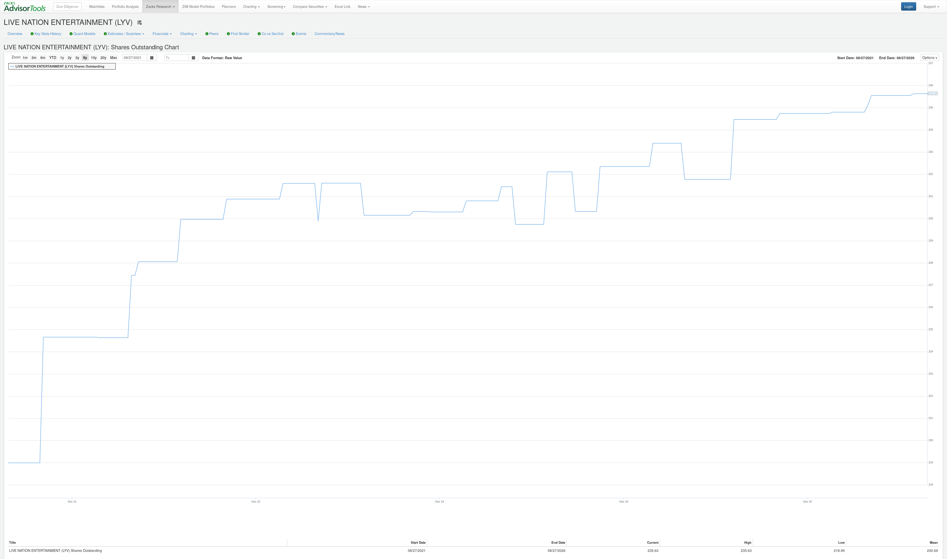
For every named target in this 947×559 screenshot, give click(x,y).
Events (300, 33)
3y (77, 57)
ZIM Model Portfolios (198, 6)
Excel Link (342, 6)
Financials (161, 33)
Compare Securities (309, 6)
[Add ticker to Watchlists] (139, 22)
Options (928, 57)
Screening (275, 6)
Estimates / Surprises (124, 33)
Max (113, 57)
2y (70, 57)
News (362, 6)
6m (42, 57)
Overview (15, 33)
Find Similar (239, 33)
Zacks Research (159, 6)
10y (94, 57)
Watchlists (97, 6)
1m (25, 57)
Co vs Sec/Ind (272, 33)
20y (103, 57)
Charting (250, 6)
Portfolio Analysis (125, 6)
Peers (213, 33)
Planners (229, 6)
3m (34, 57)
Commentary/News (330, 33)
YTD (52, 57)
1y (62, 57)
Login (908, 6)
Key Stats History (47, 33)
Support (930, 6)
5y (85, 57)
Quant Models (84, 33)
